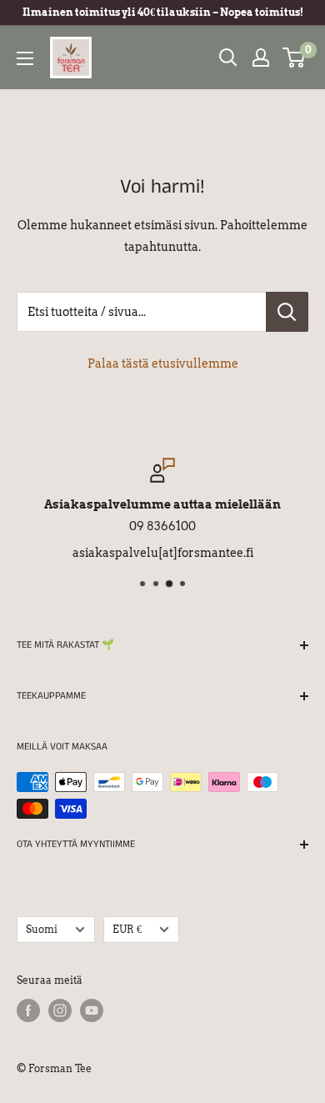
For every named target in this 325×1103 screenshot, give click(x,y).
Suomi (42, 929)
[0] (294, 58)
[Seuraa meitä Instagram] (60, 1010)
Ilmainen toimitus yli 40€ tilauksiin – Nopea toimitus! (162, 12)
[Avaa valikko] (25, 58)
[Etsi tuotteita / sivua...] (287, 312)
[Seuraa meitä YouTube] (91, 1010)
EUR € (127, 929)
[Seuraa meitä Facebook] (28, 1010)
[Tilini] (260, 57)
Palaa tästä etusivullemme (163, 363)
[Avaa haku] (228, 57)
